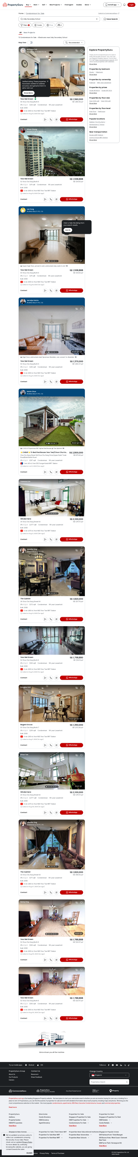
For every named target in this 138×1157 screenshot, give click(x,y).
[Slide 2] (48, 173)
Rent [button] (35, 5)
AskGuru (12, 1117)
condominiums (57, 1103)
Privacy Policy (27, 1142)
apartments (67, 1103)
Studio (91, 72)
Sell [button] (43, 5)
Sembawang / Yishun (96, 124)
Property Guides (14, 1120)
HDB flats (75, 1103)
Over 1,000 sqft (94, 101)
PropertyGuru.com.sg (16, 1098)
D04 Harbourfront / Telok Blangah (111, 1135)
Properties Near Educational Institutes (84, 1132)
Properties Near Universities (79, 1135)
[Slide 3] (49, 173)
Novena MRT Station (96, 135)
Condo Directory (45, 1117)
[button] (20, 32)
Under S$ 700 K (107, 90)
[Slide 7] (56, 513)
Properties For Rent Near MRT (49, 1138)
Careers (11, 1080)
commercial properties (112, 1103)
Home (21, 13)
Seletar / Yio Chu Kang (97, 122)
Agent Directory (44, 1123)
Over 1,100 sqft (106, 101)
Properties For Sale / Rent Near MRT (53, 1132)
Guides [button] (79, 5)
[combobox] (59, 19)
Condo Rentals (104, 1123)
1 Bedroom (99, 72)
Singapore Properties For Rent (110, 1117)
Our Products (13, 1077)
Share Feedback (36, 1077)
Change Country (96, 1071)
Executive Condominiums (87, 1103)
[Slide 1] (46, 173)
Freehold (92, 83)
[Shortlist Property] (81, 50)
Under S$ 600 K (94, 90)
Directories (43, 1114)
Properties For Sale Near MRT (49, 1135)
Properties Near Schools (78, 1138)
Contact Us (35, 1071)
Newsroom (34, 1074)
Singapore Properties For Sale (80, 1117)
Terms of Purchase (57, 1153)
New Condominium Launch (104, 60)
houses (99, 1103)
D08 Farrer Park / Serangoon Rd (110, 1143)
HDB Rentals (103, 1120)
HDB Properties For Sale (77, 1120)
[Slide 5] (54, 93)
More (87, 5)
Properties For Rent (106, 1114)
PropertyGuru (14, 1114)
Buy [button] (27, 5)
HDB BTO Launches (15, 1123)
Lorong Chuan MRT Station (98, 138)
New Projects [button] (55, 5)
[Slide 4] (52, 93)
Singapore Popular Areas (109, 1132)
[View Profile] (33, 50)
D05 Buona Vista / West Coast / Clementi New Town (113, 1139)
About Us (12, 1074)
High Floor (92, 111)
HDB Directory (44, 1120)
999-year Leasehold (104, 83)
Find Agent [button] (69, 5)
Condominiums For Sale (77, 1123)
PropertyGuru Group (17, 1071)
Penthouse (101, 111)
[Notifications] (124, 5)
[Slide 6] (56, 93)
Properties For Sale (76, 1114)
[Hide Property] (76, 50)
